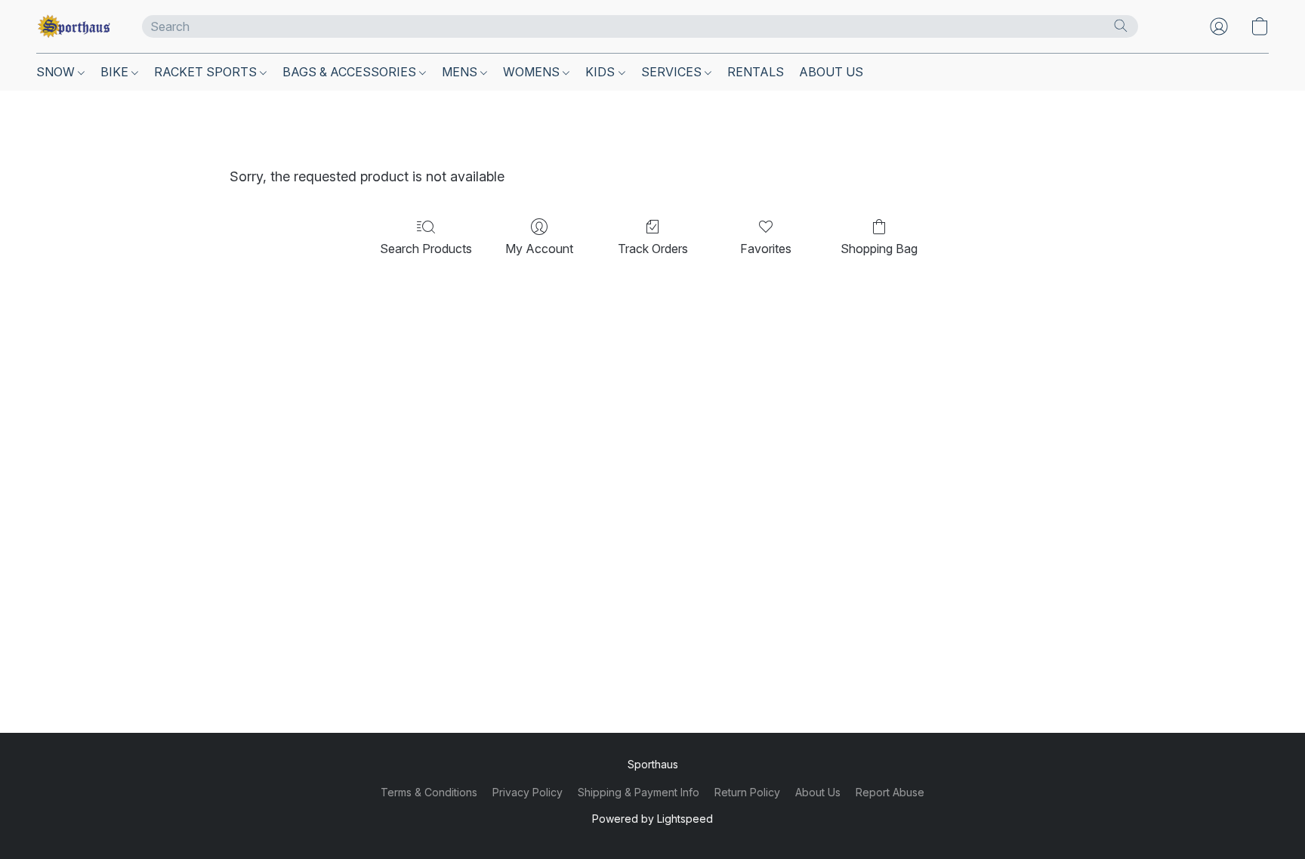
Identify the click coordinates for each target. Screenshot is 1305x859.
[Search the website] (1120, 25)
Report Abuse (890, 792)
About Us (818, 792)
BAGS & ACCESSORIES (350, 71)
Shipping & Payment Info (638, 792)
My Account (539, 248)
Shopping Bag (879, 248)
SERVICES (673, 71)
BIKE (115, 71)
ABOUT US (831, 71)
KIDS (601, 71)
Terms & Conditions (429, 792)
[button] (74, 26)
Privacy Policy (527, 792)
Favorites (765, 248)
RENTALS (755, 71)
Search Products (426, 248)
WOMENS (533, 71)
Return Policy (747, 792)
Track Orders (653, 248)
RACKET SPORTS (207, 71)
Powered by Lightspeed (652, 818)
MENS (461, 71)
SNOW (57, 71)
